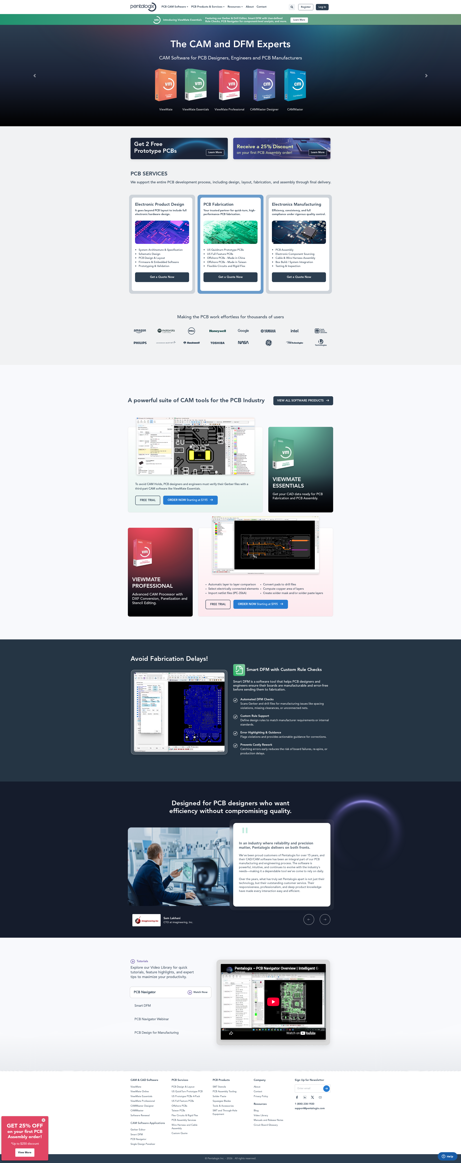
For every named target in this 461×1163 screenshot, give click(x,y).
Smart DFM (227, 89)
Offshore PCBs (179, 1106)
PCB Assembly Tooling (224, 1091)
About (250, 7)
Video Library (261, 1115)
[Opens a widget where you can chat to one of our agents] (447, 1156)
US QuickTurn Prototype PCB (187, 1091)
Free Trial (148, 500)
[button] (34, 75)
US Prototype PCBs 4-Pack (186, 1096)
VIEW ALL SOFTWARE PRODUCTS (301, 400)
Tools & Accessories (223, 1106)
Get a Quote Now (290, 105)
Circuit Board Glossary (266, 1125)
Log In (322, 7)
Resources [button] (234, 7)
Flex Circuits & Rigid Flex (185, 1115)
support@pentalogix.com (310, 1108)
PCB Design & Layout (183, 1087)
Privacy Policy (261, 1096)
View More (24, 1152)
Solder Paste (219, 1096)
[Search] (292, 7)
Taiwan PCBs (178, 1111)
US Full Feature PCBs (183, 1101)
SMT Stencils (219, 1087)
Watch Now (200, 992)
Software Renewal (140, 1115)
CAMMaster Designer (142, 1106)
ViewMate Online (140, 1091)
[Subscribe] (326, 1088)
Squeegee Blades (222, 1101)
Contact (262, 7)
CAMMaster (137, 1111)
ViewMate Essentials (141, 1096)
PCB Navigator (138, 1139)
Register (306, 7)
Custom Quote (179, 1133)
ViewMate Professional (143, 1101)
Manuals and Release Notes (268, 1120)
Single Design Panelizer (143, 1144)
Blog (256, 1111)
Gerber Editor (138, 1130)
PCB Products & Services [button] (207, 7)
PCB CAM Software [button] (174, 7)
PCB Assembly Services (184, 1120)
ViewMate (136, 1087)
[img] (43, 1120)
